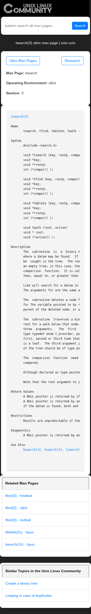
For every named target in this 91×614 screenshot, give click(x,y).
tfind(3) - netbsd (18, 520)
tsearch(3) (20, 116)
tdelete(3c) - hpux (19, 532)
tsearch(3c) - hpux (20, 544)
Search (80, 26)
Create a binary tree (21, 583)
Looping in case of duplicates (28, 595)
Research (72, 61)
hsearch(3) (53, 450)
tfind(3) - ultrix (16, 508)
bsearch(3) (32, 450)
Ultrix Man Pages (23, 61)
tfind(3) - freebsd (18, 496)
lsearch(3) (74, 450)
